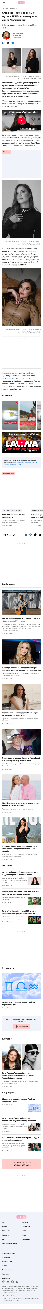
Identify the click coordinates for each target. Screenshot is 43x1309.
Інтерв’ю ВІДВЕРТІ (9, 1253)
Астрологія (6, 1231)
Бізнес (4, 1226)
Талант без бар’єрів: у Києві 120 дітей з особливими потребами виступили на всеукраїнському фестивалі (19, 913)
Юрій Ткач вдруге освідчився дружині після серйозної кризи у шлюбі (21, 804)
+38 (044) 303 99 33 (22, 1165)
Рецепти (5, 1235)
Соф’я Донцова (18, 33)
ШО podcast (6, 1257)
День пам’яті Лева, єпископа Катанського (14, 515)
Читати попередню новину (12, 510)
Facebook (28, 462)
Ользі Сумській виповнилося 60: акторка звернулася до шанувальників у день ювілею (21, 669)
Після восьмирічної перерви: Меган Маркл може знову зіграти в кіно (20, 714)
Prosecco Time (7, 1262)
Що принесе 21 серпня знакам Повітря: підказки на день (18, 1003)
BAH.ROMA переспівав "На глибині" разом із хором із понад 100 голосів (21, 619)
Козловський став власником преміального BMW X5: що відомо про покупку (20, 893)
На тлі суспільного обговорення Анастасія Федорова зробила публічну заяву (20, 873)
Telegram (21, 462)
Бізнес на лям (7, 1270)
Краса (24, 1235)
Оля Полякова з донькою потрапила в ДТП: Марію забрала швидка (20, 1139)
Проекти (25, 1222)
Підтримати (23, 1026)
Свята (24, 1231)
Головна (5, 8)
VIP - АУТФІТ (26, 1239)
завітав (11, 378)
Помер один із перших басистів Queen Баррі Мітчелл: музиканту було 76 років (21, 759)
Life (3, 1222)
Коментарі (11, 535)
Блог (4, 1239)
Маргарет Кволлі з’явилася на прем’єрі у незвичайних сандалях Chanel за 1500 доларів (19, 849)
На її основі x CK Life (9, 1244)
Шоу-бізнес (13, 8)
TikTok (19, 465)
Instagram (12, 465)
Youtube (34, 462)
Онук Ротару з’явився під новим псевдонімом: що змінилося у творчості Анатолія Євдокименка (19, 1075)
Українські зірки (8, 473)
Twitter (6, 465)
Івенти (4, 1266)
